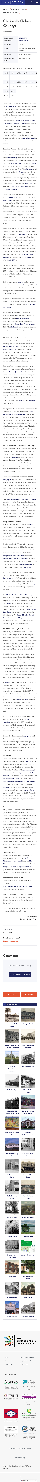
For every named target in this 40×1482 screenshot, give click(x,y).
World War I (28, 567)
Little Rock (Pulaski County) (25, 120)
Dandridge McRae (9, 349)
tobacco (20, 282)
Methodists (14, 327)
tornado (7, 682)
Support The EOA (25, 1361)
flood (31, 524)
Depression (7, 578)
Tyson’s (28, 761)
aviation (8, 603)
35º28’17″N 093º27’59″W (23, 39)
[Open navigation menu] (37, 2)
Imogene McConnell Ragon (13, 866)
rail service (28, 257)
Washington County (29, 499)
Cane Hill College (13, 499)
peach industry (28, 770)
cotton (24, 285)
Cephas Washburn (22, 318)
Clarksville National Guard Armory (19, 595)
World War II (17, 861)
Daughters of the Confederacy (14, 555)
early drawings (12, 157)
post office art (30, 790)
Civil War (12, 260)
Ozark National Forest (11, 778)
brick (26, 699)
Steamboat (21, 234)
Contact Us (8, 1361)
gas (8, 575)
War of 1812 (28, 183)
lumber (18, 699)
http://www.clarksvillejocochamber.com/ (17, 886)
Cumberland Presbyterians (24, 324)
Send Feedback (11, 941)
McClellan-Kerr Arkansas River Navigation (19, 781)
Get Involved (9, 1364)
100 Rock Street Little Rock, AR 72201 (20, 1449)
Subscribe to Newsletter (27, 1357)
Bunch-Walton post (25, 564)
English (26, 1480)
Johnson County (12, 197)
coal (35, 285)
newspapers (7, 479)
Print (12, 994)
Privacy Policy (24, 1364)
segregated (27, 736)
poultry (32, 584)
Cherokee (28, 169)
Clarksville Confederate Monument (15, 558)
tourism (6, 787)
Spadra (33, 163)
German (15, 457)
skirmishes (32, 400)
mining (33, 138)
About (7, 1357)
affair (21, 400)
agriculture (26, 138)
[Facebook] (20, 1477)
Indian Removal (11, 189)
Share (30, 994)
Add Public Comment (21, 975)
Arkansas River (11, 106)
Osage (21, 172)
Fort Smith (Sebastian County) (16, 123)
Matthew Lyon (16, 163)
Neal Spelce (27, 866)
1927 (21, 530)
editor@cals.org (20, 1457)
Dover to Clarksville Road (19, 186)
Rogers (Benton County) (11, 346)
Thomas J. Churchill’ (16, 372)
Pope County (7, 200)
